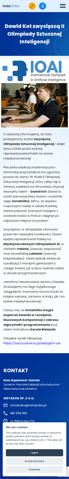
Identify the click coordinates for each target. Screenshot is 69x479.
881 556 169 (18, 413)
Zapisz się (32, 6)
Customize (34, 469)
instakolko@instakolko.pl (28, 405)
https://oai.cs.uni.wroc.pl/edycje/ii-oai (31, 343)
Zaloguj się (42, 6)
